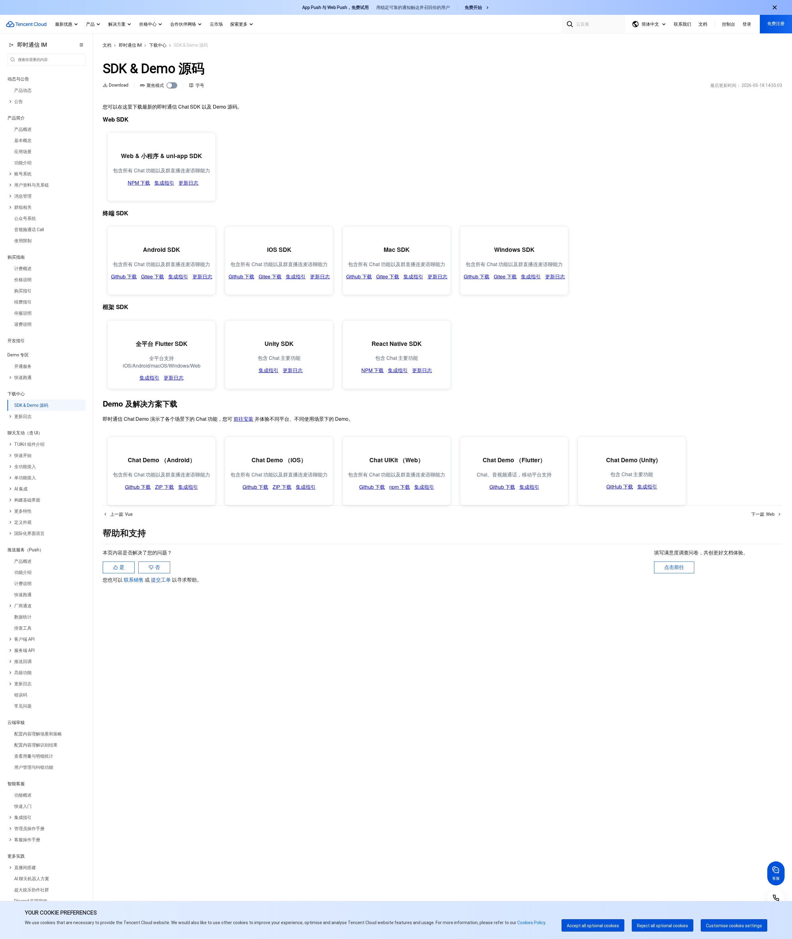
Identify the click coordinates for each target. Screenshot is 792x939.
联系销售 (134, 551)
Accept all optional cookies (593, 925)
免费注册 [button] (776, 23)
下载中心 (157, 45)
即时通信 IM (130, 45)
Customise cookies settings (734, 925)
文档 (107, 45)
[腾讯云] (26, 24)
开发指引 (16, 340)
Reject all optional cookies (662, 925)
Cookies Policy (530, 922)
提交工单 (161, 551)
